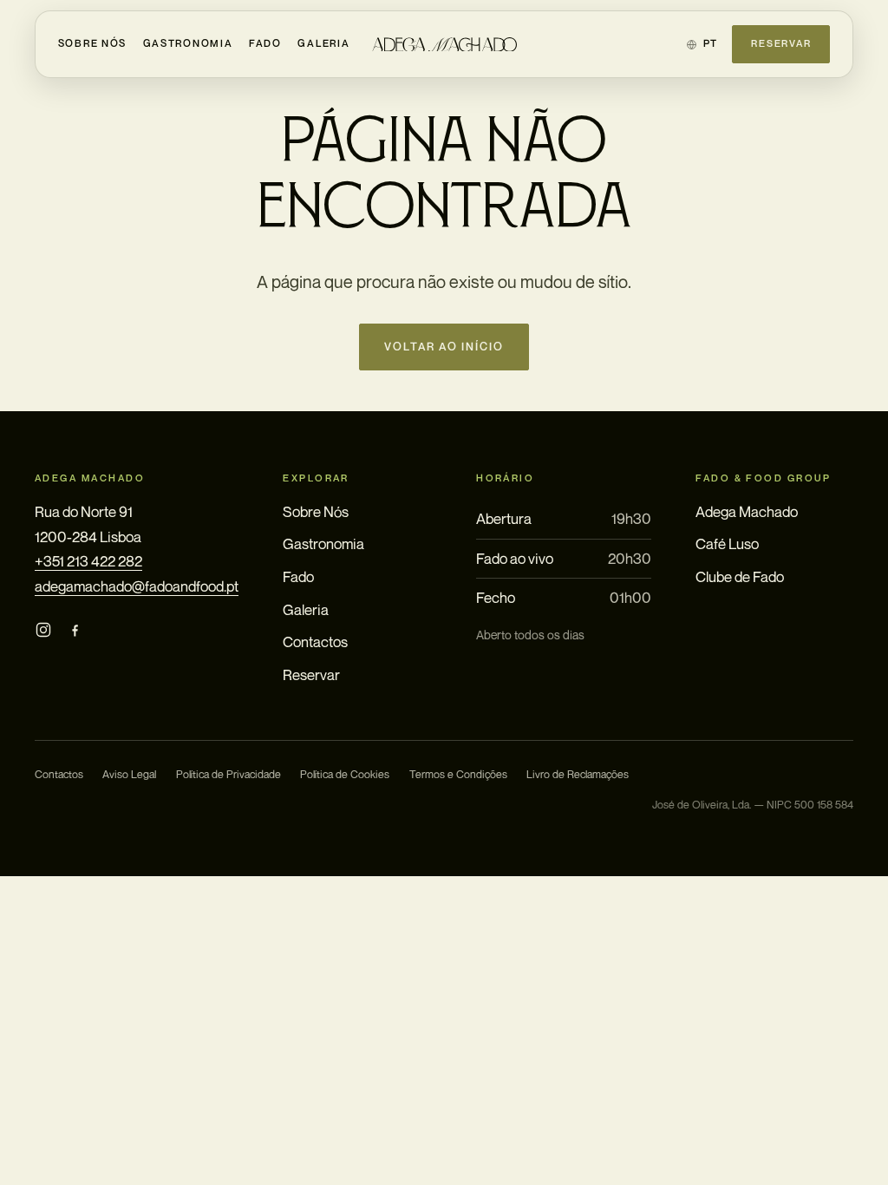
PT (710, 43)
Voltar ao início (444, 346)
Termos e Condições (458, 774)
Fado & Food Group (763, 478)
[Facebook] (74, 630)
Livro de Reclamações (577, 774)
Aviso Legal (129, 774)
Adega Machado (746, 511)
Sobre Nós (92, 43)
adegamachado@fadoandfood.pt (136, 586)
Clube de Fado (739, 576)
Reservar (781, 43)
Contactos (315, 641)
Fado (265, 43)
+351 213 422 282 (88, 561)
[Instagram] (43, 630)
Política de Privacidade (228, 774)
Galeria (323, 43)
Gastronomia (188, 43)
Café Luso (727, 543)
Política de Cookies (344, 774)
